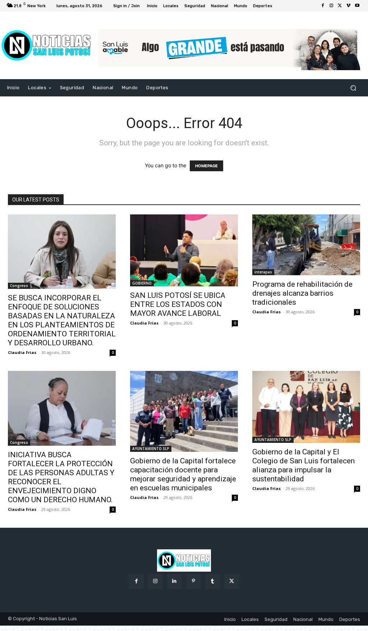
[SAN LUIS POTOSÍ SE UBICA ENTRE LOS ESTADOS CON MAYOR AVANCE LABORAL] (184, 250)
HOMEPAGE (206, 165)
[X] (340, 5)
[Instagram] (331, 5)
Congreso (19, 285)
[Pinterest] (194, 581)
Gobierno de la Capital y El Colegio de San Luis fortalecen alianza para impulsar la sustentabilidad (303, 465)
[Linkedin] (174, 581)
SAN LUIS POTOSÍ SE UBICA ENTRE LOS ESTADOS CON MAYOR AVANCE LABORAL (177, 304)
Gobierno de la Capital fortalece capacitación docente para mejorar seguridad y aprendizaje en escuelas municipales (183, 474)
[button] (353, 87)
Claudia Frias (22, 352)
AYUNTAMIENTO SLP (150, 448)
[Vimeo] (348, 5)
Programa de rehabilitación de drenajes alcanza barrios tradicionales (302, 293)
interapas (263, 271)
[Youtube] (357, 5)
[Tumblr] (213, 581)
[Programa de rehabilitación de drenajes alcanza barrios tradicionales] (306, 244)
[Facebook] (322, 5)
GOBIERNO (142, 283)
